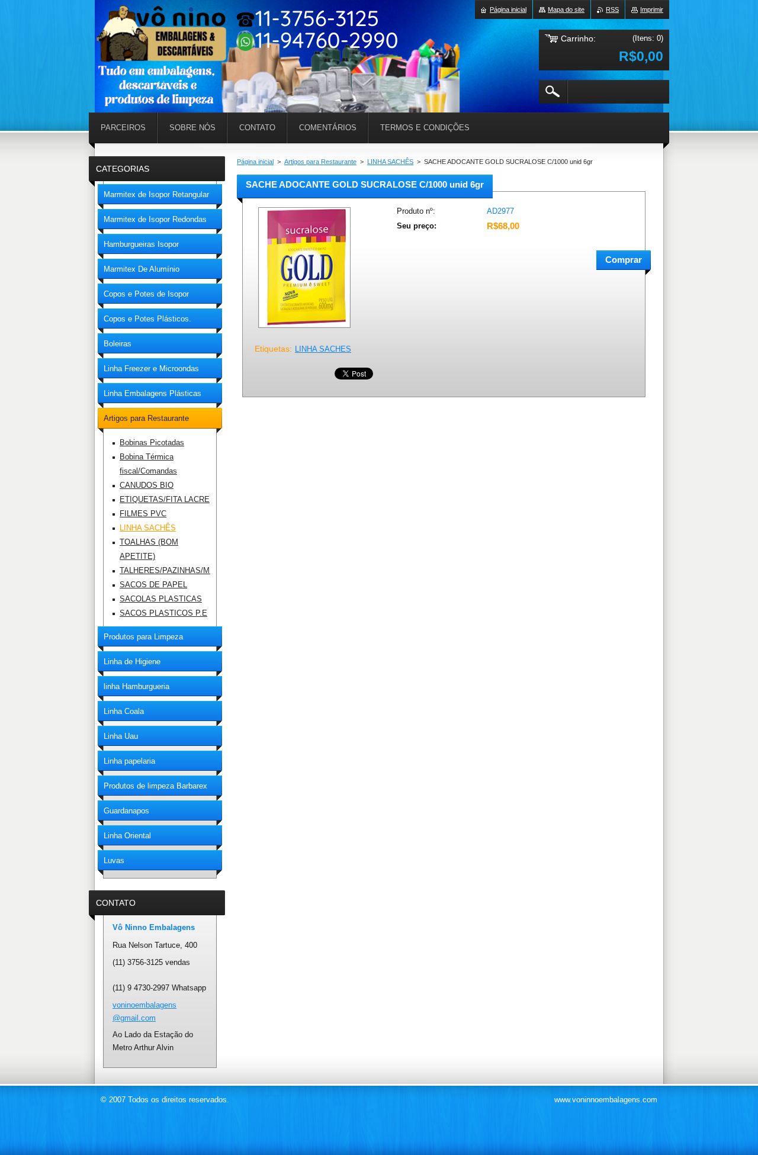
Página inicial (255, 161)
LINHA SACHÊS (390, 161)
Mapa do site (566, 9)
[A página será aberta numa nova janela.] (304, 328)
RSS (612, 9)
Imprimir (651, 9)
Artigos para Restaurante (320, 161)
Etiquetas (272, 348)
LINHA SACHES (323, 349)
